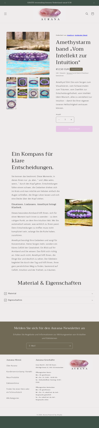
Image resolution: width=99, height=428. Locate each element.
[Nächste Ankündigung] (94, 3)
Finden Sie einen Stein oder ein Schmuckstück (17, 390)
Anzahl (58, 114)
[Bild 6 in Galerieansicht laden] (22, 93)
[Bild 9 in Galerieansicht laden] (11, 104)
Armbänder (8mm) (81, 35)
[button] (5, 14)
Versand (70, 73)
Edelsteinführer (12, 383)
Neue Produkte (12, 377)
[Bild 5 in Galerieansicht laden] (11, 93)
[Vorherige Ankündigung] (5, 3)
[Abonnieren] (70, 346)
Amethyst (70, 35)
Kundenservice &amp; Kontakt (19, 372)
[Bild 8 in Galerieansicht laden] (45, 93)
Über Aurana (11, 366)
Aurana (45, 415)
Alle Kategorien (12, 398)
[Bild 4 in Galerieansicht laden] (45, 82)
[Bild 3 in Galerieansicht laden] (33, 82)
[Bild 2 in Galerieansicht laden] (22, 82)
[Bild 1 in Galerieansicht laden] (11, 82)
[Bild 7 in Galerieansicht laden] (33, 93)
